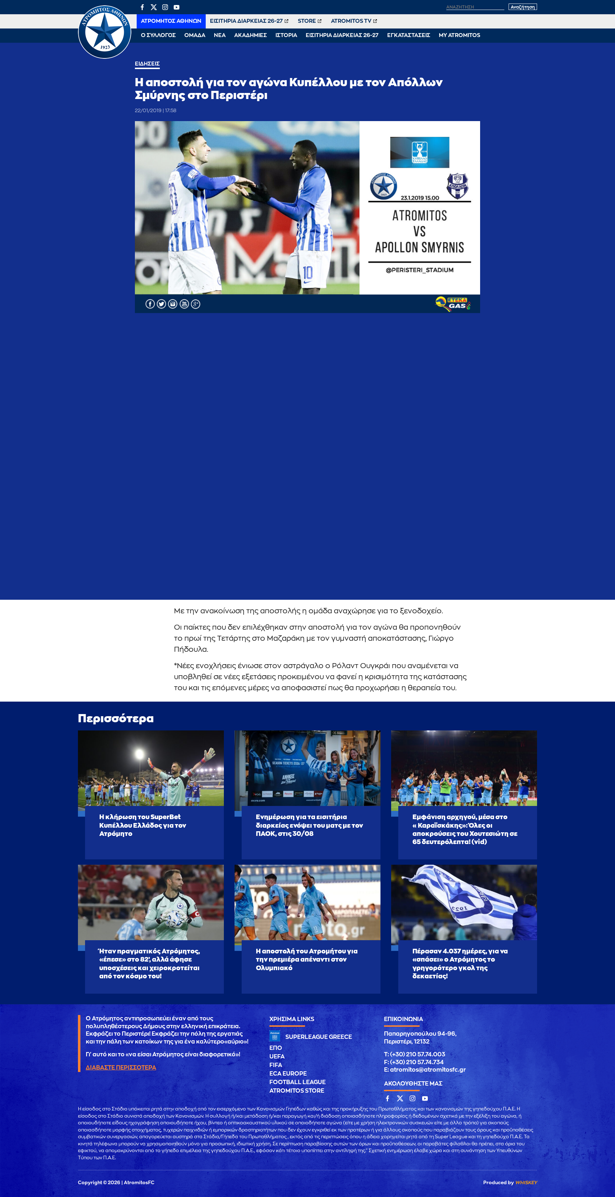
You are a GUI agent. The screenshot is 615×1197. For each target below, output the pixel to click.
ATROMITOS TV (351, 21)
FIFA (275, 1065)
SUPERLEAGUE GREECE (318, 1037)
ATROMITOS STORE (296, 1091)
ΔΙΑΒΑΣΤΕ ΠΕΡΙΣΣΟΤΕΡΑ (121, 1068)
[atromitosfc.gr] (104, 57)
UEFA (277, 1057)
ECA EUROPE (288, 1074)
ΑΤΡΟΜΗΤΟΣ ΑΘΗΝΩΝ (171, 21)
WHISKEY (526, 1182)
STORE (307, 21)
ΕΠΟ (275, 1048)
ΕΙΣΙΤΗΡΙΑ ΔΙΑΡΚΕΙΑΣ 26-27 (246, 21)
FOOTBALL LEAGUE (297, 1082)
